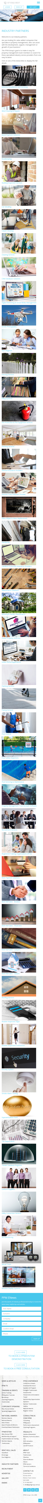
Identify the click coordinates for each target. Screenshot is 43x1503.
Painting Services (8, 686)
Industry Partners (10, 1464)
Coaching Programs (8, 1399)
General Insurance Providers (12, 470)
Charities (26, 1457)
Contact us (28, 1471)
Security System (8, 1069)
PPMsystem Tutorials (8, 1395)
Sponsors (26, 1401)
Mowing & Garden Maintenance (13, 614)
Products (27, 1432)
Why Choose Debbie (8, 1409)
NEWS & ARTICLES (9, 1381)
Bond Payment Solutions (11, 135)
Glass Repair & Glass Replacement (14, 518)
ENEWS (4, 1483)
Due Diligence (7, 351)
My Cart (33, 7)
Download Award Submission (10, 1427)
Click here (20, 1352)
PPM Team (26, 1452)
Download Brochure (29, 1385)
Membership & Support (9, 1436)
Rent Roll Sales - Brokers (11, 902)
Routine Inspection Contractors (13, 1045)
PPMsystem (6, 1432)
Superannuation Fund (10, 1117)
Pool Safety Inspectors (10, 758)
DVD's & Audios (28, 1441)
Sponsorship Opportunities (31, 1399)
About (26, 1450)
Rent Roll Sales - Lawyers (11, 950)
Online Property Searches (11, 638)
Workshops (5, 1397)
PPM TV (5, 1386)
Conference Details (29, 1383)
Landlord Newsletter (29, 1434)
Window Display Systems (11, 1288)
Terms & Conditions (29, 1466)
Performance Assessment (31, 1425)
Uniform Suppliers (8, 1189)
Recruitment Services (9, 830)
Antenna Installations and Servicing (15, 87)
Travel (25, 1397)
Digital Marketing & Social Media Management (19, 303)
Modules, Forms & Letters (31, 1436)
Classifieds (5, 1452)
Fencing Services (8, 374)
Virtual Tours (6, 1264)
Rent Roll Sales (9, 1450)
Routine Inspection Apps (11, 1021)
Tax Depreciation (8, 1141)
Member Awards (7, 1418)
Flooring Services (8, 446)
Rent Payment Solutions (11, 878)
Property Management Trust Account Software (19, 806)
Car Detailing (6, 207)
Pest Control (6, 734)
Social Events (27, 1392)
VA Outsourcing (7, 1237)
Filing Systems (7, 398)
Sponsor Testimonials (29, 1404)
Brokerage (5, 1455)
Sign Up (19, 7)
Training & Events (10, 1390)
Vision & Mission (28, 1459)
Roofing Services (8, 997)
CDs (24, 1439)
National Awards (28, 1408)
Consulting (26, 1420)
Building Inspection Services (12, 183)
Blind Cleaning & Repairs (11, 111)
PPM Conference (30, 1381)
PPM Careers (27, 1464)
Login (7, 7)
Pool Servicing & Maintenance (13, 782)
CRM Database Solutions (11, 279)
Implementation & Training (10, 1439)
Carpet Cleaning (7, 231)
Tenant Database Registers (12, 1165)
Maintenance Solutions (10, 590)
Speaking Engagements (9, 1411)
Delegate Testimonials (30, 1390)
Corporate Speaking (11, 1406)
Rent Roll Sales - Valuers (11, 974)
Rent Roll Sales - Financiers (12, 926)
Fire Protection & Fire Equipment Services (17, 422)
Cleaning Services (8, 255)
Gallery (25, 1406)
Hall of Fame (5, 1422)
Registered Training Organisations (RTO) (17, 854)
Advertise (6, 1473)
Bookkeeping (6, 159)
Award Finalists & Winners (10, 1425)
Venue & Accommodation (31, 1395)
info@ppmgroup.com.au (32, 1485)
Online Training (6, 1393)
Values (25, 1462)
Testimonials (6, 1402)
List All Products (28, 1446)
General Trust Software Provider (14, 494)
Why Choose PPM (7, 1434)
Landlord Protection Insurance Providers (17, 566)
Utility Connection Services (11, 1213)
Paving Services (7, 710)
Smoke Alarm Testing (10, 1093)
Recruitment (7, 1469)
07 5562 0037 (13, 2)
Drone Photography (9, 327)
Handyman (6, 542)
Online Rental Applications (11, 662)
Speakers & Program (29, 1388)
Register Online (28, 1411)
